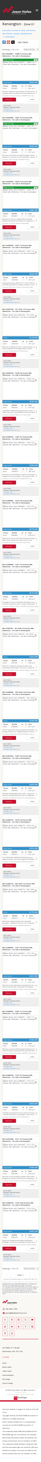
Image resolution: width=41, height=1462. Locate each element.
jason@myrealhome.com (11, 111)
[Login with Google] (8, 43)
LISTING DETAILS (9, 99)
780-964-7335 (7, 109)
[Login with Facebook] (4, 43)
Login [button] (23, 42)
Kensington (10, 37)
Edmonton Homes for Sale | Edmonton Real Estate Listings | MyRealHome (19, 32)
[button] (5, 1319)
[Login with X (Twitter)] (13, 43)
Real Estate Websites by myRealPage (20, 1394)
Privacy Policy (20, 1392)
